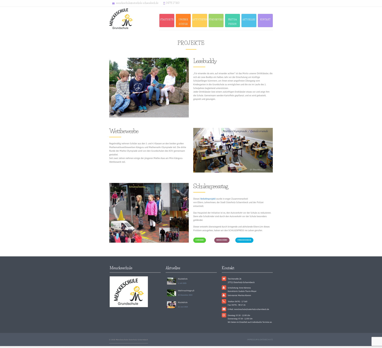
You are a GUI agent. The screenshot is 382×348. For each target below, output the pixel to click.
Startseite (167, 19)
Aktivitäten (199, 19)
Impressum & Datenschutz (260, 339)
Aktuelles (248, 19)
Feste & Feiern (232, 21)
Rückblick (183, 279)
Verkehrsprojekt (208, 198)
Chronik (199, 240)
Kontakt (265, 19)
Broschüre (222, 240)
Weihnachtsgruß (186, 290)
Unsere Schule (183, 21)
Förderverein (216, 19)
